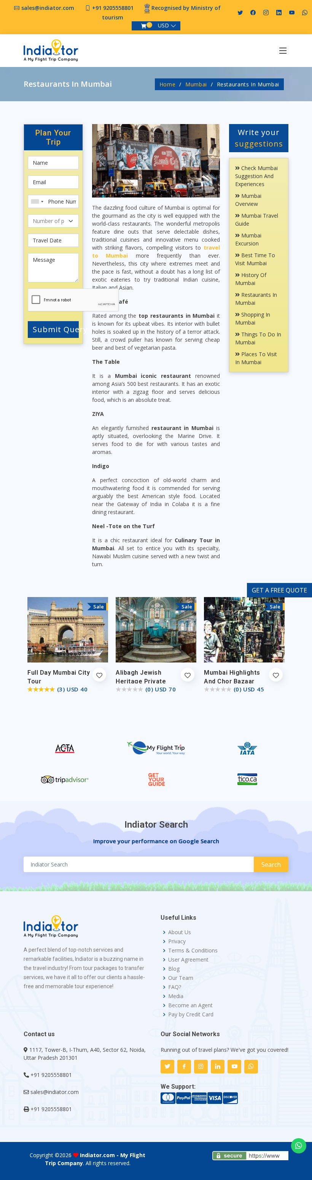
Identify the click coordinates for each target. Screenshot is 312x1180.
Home (167, 84)
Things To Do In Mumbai (258, 338)
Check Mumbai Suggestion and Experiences (256, 176)
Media (175, 996)
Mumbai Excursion (248, 239)
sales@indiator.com (47, 7)
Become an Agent (190, 1005)
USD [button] (163, 25)
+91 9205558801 (113, 7)
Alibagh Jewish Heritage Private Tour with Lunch (141, 681)
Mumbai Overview (248, 199)
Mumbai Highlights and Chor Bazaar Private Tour (232, 681)
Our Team (180, 978)
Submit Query (56, 329)
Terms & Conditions (193, 950)
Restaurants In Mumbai (256, 298)
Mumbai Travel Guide (256, 219)
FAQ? (174, 987)
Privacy (177, 941)
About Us (179, 932)
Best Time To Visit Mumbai (255, 259)
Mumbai (196, 84)
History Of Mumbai (250, 279)
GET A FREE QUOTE (279, 590)
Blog (174, 968)
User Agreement (188, 959)
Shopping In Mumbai (252, 318)
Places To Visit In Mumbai (256, 358)
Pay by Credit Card (190, 1014)
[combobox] (37, 201)
